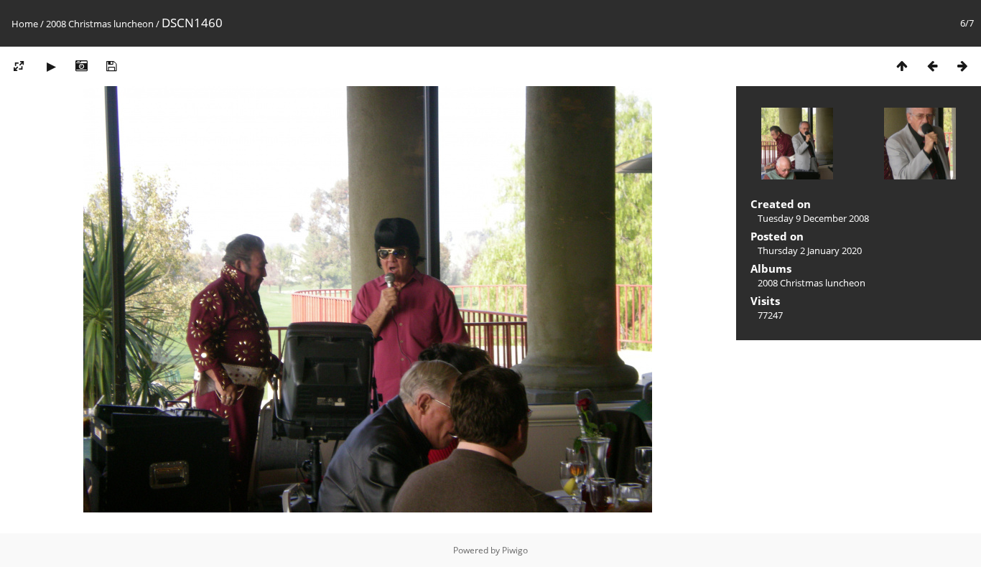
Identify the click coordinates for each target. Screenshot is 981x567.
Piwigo (515, 550)
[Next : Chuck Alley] (962, 65)
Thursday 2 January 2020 (810, 250)
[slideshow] (51, 65)
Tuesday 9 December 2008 (813, 218)
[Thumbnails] (902, 65)
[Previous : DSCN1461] (932, 65)
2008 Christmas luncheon (100, 23)
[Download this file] (111, 65)
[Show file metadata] (81, 65)
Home (24, 23)
